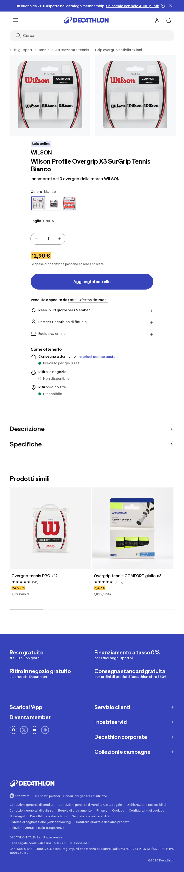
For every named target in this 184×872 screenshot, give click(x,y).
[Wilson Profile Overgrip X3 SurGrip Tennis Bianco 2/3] (135, 95)
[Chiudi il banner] (170, 6)
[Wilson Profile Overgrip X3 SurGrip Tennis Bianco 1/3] (50, 95)
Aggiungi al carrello (92, 281)
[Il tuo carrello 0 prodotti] (168, 20)
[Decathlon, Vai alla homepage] (86, 20)
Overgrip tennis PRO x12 (35, 575)
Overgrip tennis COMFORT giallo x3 (127, 575)
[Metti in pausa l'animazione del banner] (163, 6)
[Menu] (15, 20)
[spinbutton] (48, 238)
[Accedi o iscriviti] (157, 20)
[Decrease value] (36, 238)
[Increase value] (59, 238)
